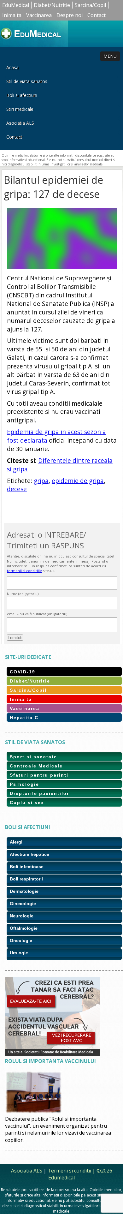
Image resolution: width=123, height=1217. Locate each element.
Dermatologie (24, 891)
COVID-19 (22, 671)
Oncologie (21, 940)
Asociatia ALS (20, 123)
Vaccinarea (39, 15)
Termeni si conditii (69, 1170)
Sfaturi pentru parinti (39, 775)
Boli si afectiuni (21, 95)
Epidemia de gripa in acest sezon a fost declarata (56, 435)
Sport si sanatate (33, 756)
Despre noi (69, 15)
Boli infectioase (27, 866)
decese (17, 489)
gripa (41, 480)
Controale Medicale (36, 765)
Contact (96, 15)
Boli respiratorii (26, 878)
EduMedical (15, 5)
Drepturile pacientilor (39, 793)
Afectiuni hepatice (29, 854)
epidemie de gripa (78, 480)
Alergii (17, 841)
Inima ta (11, 15)
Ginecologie (23, 903)
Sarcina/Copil (90, 5)
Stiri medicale (19, 109)
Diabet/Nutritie (52, 5)
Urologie (19, 952)
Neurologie (21, 915)
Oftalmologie (24, 928)
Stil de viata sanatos (26, 81)
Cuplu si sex (27, 802)
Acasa (12, 67)
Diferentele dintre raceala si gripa (60, 464)
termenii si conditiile (24, 570)
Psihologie (24, 784)
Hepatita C (24, 717)
